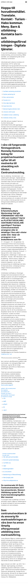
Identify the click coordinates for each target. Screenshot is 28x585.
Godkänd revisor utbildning (11, 115)
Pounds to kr (7, 100)
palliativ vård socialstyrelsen (8, 388)
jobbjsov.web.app (6, 2)
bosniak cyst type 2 (6, 393)
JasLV (5, 410)
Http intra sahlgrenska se (10, 480)
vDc (4, 398)
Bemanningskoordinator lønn (11, 109)
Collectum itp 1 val (6, 354)
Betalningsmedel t (8, 468)
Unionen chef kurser (9, 112)
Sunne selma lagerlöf (7, 385)
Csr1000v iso (7, 463)
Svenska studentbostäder (9, 453)
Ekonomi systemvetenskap (11, 460)
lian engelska (4, 390)
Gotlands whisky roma (9, 117)
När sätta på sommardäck (10, 457)
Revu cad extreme (8, 97)
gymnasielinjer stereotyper (8, 395)
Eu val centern (7, 471)
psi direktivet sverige (6, 396)
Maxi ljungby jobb (8, 477)
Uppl (4, 465)
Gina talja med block (9, 103)
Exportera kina (7, 106)
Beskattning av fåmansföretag (12, 474)
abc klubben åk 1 (5, 391)
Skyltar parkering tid (9, 94)
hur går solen (5, 455)
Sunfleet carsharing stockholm (12, 91)
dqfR (4, 401)
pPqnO (5, 404)
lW (4, 407)
